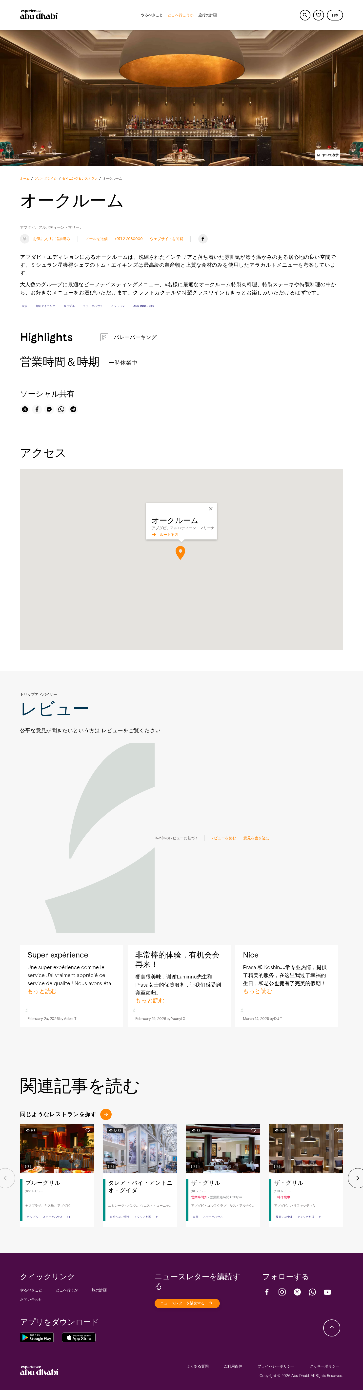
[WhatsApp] (312, 1292)
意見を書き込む (256, 838)
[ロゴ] (39, 15)
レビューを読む (223, 838)
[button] (335, 15)
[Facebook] (203, 239)
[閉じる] (211, 509)
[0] (318, 15)
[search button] (305, 15)
